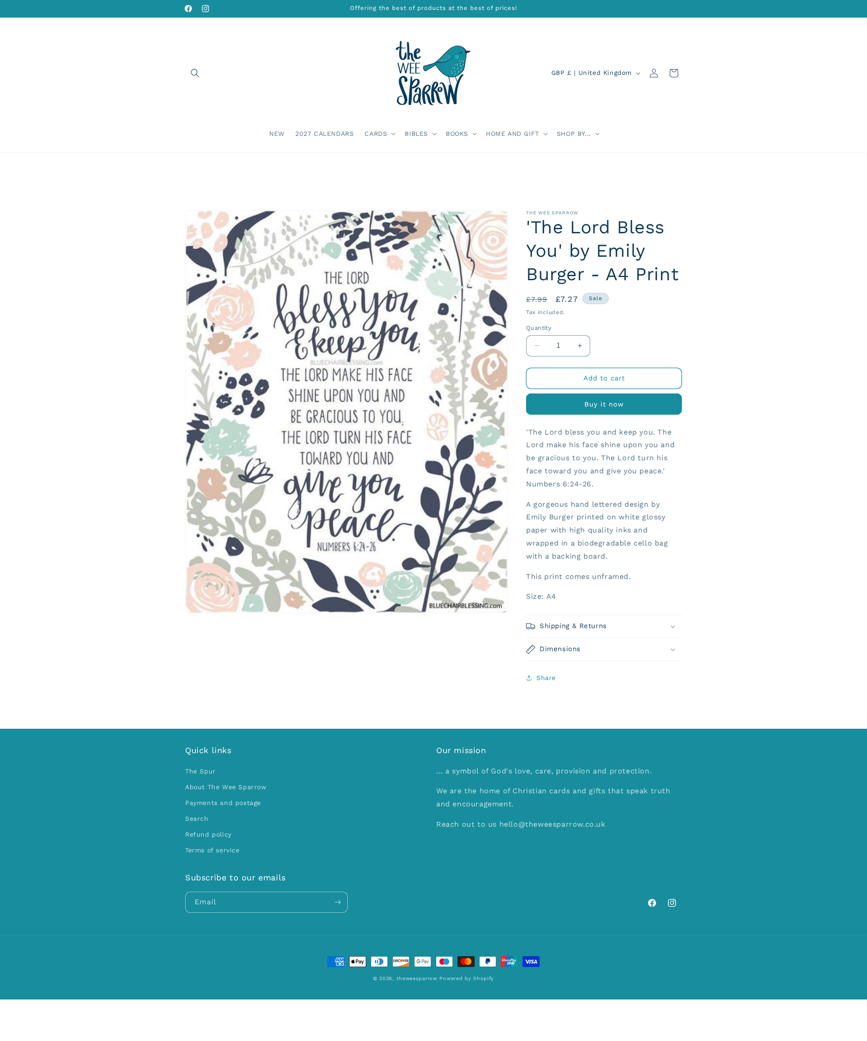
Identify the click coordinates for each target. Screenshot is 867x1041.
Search (197, 818)
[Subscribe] (337, 902)
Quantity (538, 327)
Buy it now (604, 404)
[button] (195, 73)
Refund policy (208, 834)
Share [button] (546, 677)
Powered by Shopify (466, 978)
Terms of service (212, 850)
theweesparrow (417, 978)
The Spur (200, 771)
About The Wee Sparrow (226, 787)
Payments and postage (223, 802)
